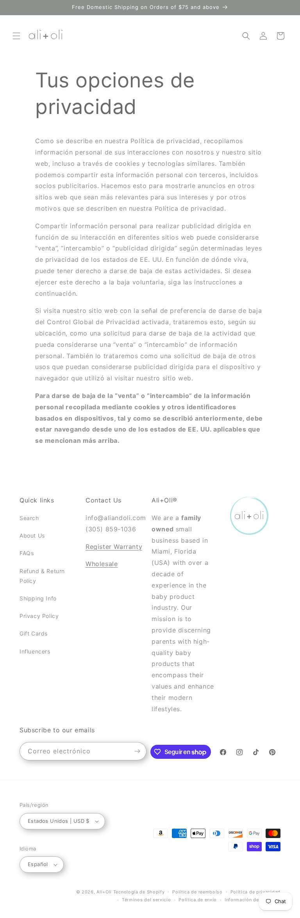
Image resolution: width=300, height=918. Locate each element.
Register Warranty (114, 546)
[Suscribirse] (137, 751)
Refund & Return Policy (42, 576)
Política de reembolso (197, 892)
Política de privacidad (255, 892)
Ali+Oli (104, 892)
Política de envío (198, 899)
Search (29, 518)
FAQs (27, 553)
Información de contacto (252, 899)
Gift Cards (34, 633)
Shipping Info (38, 598)
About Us (32, 535)
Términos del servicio (146, 899)
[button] (16, 35)
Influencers (35, 651)
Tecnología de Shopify (139, 892)
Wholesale (102, 564)
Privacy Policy (39, 616)
